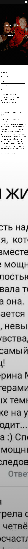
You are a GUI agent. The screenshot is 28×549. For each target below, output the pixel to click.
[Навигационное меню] (26, 2)
